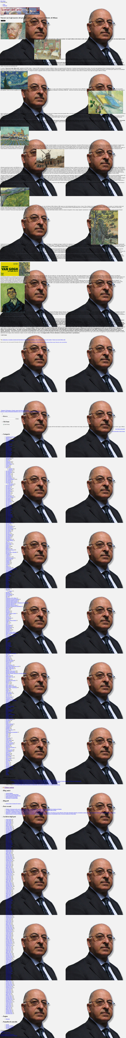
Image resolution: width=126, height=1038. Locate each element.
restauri (7, 731)
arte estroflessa (9, 491)
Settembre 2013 (9, 1001)
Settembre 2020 (9, 903)
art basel (7, 465)
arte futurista (8, 500)
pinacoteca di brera (10, 709)
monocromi (8, 679)
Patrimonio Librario (10, 706)
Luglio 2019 (8, 919)
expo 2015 (8, 588)
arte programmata (9, 526)
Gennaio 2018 (9, 940)
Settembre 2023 (9, 860)
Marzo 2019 (8, 924)
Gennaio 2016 (9, 968)
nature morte (8, 692)
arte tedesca (8, 536)
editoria (48, 342)
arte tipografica (9, 539)
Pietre (7, 708)
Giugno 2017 (8, 948)
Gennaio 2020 (9, 912)
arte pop (7, 524)
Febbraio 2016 (9, 967)
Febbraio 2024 (9, 854)
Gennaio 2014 (9, 997)
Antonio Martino (9, 793)
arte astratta (8, 474)
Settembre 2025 (9, 832)
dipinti (45, 342)
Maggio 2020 (8, 907)
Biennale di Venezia (10, 549)
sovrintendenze (9, 751)
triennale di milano (9, 766)
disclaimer (3, 1031)
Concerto (8, 573)
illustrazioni (8, 626)
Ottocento (57, 342)
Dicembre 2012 (9, 1012)
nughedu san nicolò (10, 699)
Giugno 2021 (8, 892)
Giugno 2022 (8, 878)
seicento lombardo (9, 742)
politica (7, 715)
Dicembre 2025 (9, 828)
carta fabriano (8, 559)
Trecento (7, 765)
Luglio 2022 (8, 877)
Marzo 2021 (8, 895)
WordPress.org (9, 1028)
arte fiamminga (9, 495)
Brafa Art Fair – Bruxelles (11, 552)
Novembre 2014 (9, 985)
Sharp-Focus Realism (10, 747)
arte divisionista (9, 485)
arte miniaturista (9, 514)
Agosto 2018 (8, 932)
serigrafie (8, 745)
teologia (7, 762)
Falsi (7, 589)
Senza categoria (9, 744)
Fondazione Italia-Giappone (11, 601)
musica (7, 688)
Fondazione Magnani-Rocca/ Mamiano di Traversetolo (17, 602)
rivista (7, 734)
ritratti (7, 733)
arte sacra (8, 533)
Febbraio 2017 (9, 953)
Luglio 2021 (8, 891)
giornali (7, 619)
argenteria (10, 468)
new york (8, 695)
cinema (7, 566)
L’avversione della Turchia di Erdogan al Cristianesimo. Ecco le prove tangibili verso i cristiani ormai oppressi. (37, 782)
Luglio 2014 (8, 990)
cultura (42, 342)
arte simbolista (9, 534)
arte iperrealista (9, 507)
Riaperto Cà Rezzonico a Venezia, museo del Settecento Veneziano (15, 410)
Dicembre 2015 (9, 970)
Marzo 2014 (8, 994)
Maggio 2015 (8, 978)
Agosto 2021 (8, 890)
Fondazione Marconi (10, 604)
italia (7, 634)
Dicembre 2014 (9, 984)
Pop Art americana (9, 719)
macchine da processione (11, 653)
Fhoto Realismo (9, 594)
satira (7, 736)
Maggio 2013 (8, 1006)
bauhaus (7, 545)
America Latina (9, 444)
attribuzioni (8, 542)
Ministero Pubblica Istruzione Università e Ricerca (16, 673)
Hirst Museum (9, 625)
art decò (7, 466)
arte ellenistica (9, 488)
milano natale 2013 (10, 667)
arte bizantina (8, 475)
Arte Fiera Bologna (10, 496)
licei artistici (8, 644)
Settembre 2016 (9, 959)
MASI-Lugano (9, 661)
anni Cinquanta (9, 446)
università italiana (9, 768)
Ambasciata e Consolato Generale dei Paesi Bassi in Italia (14, 339)
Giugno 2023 (8, 864)
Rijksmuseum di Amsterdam (11, 732)
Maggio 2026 (8, 823)
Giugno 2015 (8, 977)
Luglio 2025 (8, 834)
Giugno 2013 (8, 1005)
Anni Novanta (9, 449)
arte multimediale (9, 516)
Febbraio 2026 (9, 826)
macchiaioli (8, 652)
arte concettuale (9, 478)
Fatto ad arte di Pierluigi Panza (12, 794)
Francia (7, 608)
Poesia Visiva (8, 713)
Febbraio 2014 (9, 995)
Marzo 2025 (8, 839)
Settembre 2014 (9, 987)
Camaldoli (8, 554)
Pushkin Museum (9, 724)
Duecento (8, 584)
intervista (8, 631)
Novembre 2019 (9, 914)
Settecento (8, 746)
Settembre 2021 (9, 888)
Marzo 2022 (8, 881)
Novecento (8, 698)
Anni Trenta (8, 455)
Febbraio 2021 (9, 897)
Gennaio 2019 (9, 926)
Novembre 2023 (9, 858)
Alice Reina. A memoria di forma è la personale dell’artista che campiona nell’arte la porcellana (25, 811)
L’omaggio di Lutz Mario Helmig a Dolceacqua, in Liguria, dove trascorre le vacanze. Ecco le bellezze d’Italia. (34, 780)
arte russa (8, 532)
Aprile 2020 (8, 908)
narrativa (7, 689)
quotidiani (8, 727)
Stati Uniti (8, 753)
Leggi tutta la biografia (120, 429)
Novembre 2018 (9, 928)
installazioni (8, 629)
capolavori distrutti (9, 558)
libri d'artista (8, 642)
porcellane (8, 720)
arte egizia (8, 487)
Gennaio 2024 (9, 855)
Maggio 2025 (8, 837)
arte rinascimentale (9, 528)
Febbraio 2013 (9, 1010)
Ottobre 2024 (8, 845)
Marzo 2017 (8, 952)
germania (8, 616)
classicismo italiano (10, 569)
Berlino (7, 547)
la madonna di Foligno (10, 635)
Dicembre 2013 (9, 998)
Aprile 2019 (8, 923)
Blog (4, 4)
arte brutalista (8, 476)
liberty (7, 640)
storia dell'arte (64, 342)
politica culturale (9, 716)
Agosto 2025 (8, 833)
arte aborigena (9, 471)
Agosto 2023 (8, 861)
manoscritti (8, 659)
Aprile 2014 (8, 993)
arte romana (8, 529)
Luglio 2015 (8, 975)
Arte (31, 342)
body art (7, 551)
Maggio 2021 (8, 893)
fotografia (8, 607)
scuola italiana (9, 740)
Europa (7, 586)
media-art (8, 664)
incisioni (10, 591)
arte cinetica (10, 484)
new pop (7, 694)
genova (7, 615)
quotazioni (8, 726)
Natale (7, 691)
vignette (7, 774)
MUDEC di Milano (31, 339)
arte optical (8, 520)
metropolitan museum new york (12, 666)
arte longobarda (9, 509)
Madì (7, 654)
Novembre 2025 (9, 830)
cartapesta (8, 560)
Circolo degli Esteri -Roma (11, 568)
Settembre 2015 (9, 973)
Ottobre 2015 (8, 972)
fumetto (7, 609)
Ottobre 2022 (8, 873)
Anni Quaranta (9, 452)
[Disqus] (63, 360)
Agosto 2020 (8, 904)
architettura (8, 462)
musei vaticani (9, 685)
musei (54, 342)
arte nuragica (8, 518)
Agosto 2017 (8, 946)
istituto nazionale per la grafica (12, 633)
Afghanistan (8, 439)
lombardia (8, 648)
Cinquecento (8, 567)
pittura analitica (9, 711)
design (7, 579)
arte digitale (8, 482)
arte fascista (8, 493)
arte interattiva (9, 506)
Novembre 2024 (9, 844)
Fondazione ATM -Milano (11, 598)
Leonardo (8, 639)
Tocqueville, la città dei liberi (12, 798)
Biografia (5, 5)
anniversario (8, 458)
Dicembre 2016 (9, 955)
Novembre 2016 (9, 957)
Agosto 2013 (8, 1002)
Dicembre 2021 (9, 885)
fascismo (7, 592)
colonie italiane (9, 572)
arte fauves (8, 494)
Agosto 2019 (8, 918)
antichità (7, 459)
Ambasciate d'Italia (10, 440)
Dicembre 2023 (9, 857)
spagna (7, 752)
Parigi (7, 705)
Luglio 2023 (8, 863)
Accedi (7, 1024)
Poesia (7, 712)
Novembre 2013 (9, 999)
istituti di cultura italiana (11, 632)
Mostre (51, 342)
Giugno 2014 (8, 991)
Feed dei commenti (10, 1026)
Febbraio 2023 (9, 868)
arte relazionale (9, 527)
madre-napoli (8, 655)
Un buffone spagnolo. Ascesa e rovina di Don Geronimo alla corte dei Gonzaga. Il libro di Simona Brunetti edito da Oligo (31, 810)
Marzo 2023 (8, 867)
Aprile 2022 (8, 880)
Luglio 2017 (8, 947)
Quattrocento (8, 725)
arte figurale (8, 498)
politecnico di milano (10, 714)
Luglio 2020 (8, 905)
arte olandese (8, 519)
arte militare (8, 513)
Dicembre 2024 (9, 843)
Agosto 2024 (8, 847)
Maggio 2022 (8, 879)
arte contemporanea (10, 479)
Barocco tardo (9, 544)
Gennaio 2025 (9, 841)
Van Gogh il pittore (48, 339)
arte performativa (9, 522)
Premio (7, 721)
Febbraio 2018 (9, 939)
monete (7, 678)
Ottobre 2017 (8, 944)
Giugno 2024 (8, 850)
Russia (7, 735)
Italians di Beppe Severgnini (11, 796)
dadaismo (8, 578)
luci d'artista (8, 651)
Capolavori (34, 342)
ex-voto (7, 587)
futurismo (8, 612)
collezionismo (8, 571)
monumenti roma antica (10, 680)
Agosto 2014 (8, 988)
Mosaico (7, 681)
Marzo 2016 (8, 966)
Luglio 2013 (8, 1004)
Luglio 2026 (8, 820)
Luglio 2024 (8, 848)
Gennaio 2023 (9, 870)
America (7, 441)
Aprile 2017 (8, 951)
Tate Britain (8, 760)
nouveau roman (9, 696)
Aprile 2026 (8, 824)
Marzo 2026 (8, 825)
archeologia (8, 461)
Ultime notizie (9, 787)
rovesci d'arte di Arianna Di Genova (13, 803)
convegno (8, 574)
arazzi (7, 460)
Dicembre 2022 (9, 871)
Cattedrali (8, 562)
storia (60, 342)
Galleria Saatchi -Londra (11, 613)
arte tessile (8, 538)
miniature (8, 669)
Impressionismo (9, 627)
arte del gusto (8, 481)
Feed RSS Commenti (12, 1035)
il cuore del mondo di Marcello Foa (13, 795)
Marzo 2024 (8, 853)
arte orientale (8, 521)
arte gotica (8, 502)
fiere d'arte (8, 595)
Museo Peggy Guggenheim (11, 687)
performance (8, 707)
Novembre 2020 (9, 900)
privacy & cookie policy (5, 1032)
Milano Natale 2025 (10, 668)
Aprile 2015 (8, 979)
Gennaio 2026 (9, 827)
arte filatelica (8, 499)
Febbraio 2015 (9, 981)
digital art (8, 580)
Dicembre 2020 (9, 899)
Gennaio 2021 (9, 898)
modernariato (8, 675)
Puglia (7, 722)
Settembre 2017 (9, 945)
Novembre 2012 (9, 1013)
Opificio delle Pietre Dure (11, 700)
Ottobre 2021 (8, 887)
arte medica (8, 511)
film (6, 596)
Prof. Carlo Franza (39, 339)
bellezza (7, 546)
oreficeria (8, 701)
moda (7, 674)
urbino (7, 769)
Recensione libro (9, 729)
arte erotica (8, 489)
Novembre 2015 (9, 971)
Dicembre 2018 (9, 927)
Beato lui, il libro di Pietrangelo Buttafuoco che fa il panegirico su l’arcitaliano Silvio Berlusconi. (20, 411)
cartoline (7, 561)
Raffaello (8, 728)
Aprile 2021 (8, 894)
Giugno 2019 (8, 920)
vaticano (7, 771)
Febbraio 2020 (9, 911)
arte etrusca (8, 492)
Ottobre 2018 (8, 930)
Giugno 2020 (8, 906)
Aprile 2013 (8, 1007)
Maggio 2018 (8, 935)
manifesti (8, 658)
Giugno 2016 (8, 962)
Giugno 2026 (8, 821)
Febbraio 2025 (9, 840)
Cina (7, 565)
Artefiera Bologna (9, 540)
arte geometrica (9, 501)
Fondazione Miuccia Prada (11, 605)
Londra (7, 649)
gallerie (7, 614)
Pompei (7, 718)
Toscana (7, 763)
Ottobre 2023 (8, 859)
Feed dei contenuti (9, 1025)
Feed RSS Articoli (4, 1035)
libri (6, 641)
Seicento (7, 741)
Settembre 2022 (9, 874)
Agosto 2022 (8, 875)
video (7, 773)
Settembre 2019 (9, 917)
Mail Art (7, 656)
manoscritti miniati (9, 660)
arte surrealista (9, 535)
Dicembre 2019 (9, 913)
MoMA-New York (10, 676)
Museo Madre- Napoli (10, 686)
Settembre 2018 (9, 931)
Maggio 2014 (8, 992)
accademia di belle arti (10, 436)
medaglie (8, 662)
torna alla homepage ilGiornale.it (7, 1034)
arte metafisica (9, 512)
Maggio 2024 (8, 851)
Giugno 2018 (8, 934)
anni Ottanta (8, 451)
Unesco (7, 767)
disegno (7, 582)
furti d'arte (8, 611)
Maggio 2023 (8, 865)
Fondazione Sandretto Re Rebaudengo (14, 606)
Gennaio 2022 (9, 884)
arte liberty (8, 508)
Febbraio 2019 (9, 925)
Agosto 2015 (8, 974)
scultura (7, 739)
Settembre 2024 (9, 846)
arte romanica (8, 531)
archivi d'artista (9, 464)
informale (8, 628)
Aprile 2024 (8, 852)
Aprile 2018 (8, 937)
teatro (7, 761)
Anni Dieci (8, 447)
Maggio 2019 (8, 921)
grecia (7, 624)
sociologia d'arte (9, 749)
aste (6, 541)
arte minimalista (9, 515)
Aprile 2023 (8, 866)
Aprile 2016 (8, 965)
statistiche (8, 754)
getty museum (9, 618)
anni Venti (8, 456)
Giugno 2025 (8, 835)
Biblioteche (8, 548)
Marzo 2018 (8, 938)
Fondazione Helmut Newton (12, 600)
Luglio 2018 (8, 933)
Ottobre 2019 (8, 915)
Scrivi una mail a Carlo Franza (118, 431)
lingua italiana (9, 646)
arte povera (8, 525)
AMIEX (7, 445)
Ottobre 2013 (8, 1000)
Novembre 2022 (9, 872)
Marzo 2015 (8, 980)
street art (7, 759)
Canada (7, 555)
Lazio (7, 638)
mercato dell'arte (9, 665)
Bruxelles (8, 553)
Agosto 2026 (8, 819)
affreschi (7, 438)
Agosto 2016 (8, 960)
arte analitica (8, 473)
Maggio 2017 (8, 950)
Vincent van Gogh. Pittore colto (58, 339)
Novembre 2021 (9, 886)
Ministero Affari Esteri (10, 671)
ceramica (7, 564)
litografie (7, 647)
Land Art (8, 636)
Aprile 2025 (8, 838)
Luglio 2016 (8, 961)
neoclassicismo (9, 693)
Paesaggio (8, 704)
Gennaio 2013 (9, 1011)
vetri (7, 772)
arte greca (8, 504)
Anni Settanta (8, 454)
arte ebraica (8, 486)
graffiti (7, 621)
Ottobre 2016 (8, 958)
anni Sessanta (8, 453)
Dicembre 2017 (9, 941)
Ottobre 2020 (8, 901)
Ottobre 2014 (8, 986)
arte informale (8, 505)
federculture (8, 593)
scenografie (8, 738)
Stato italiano (8, 755)
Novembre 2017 (9, 942)
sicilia (7, 748)
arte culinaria (8, 480)
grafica (7, 622)
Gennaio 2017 (9, 954)
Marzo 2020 (8, 910)
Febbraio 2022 (9, 883)
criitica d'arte (38, 342)
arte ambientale (9, 472)
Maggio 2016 (8, 964)
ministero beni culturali (10, 672)
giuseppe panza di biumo (11, 620)
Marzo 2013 (8, 1008)
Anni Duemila (9, 448)
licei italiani (8, 645)
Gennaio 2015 (9, 982)
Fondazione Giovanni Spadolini (12, 599)
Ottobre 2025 (8, 831)
